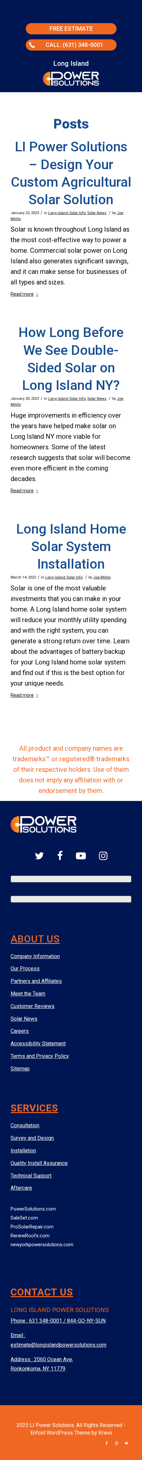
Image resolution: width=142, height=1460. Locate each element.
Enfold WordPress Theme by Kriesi (71, 1433)
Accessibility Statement (38, 1043)
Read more (22, 294)
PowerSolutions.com (33, 1209)
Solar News (96, 212)
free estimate (71, 28)
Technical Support (31, 1176)
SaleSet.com (24, 1218)
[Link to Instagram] (117, 1443)
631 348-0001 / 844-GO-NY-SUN (67, 1321)
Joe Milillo (102, 577)
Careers (20, 1031)
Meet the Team (28, 994)
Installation (23, 1150)
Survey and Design (32, 1138)
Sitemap (20, 1069)
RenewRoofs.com (30, 1236)
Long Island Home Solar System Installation (71, 546)
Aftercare (21, 1188)
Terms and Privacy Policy (40, 1056)
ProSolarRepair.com (32, 1227)
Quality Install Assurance (39, 1163)
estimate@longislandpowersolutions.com (58, 1345)
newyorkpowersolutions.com (42, 1245)
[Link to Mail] (126, 1443)
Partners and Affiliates (36, 981)
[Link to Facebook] (107, 1443)
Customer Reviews (32, 1006)
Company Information (35, 956)
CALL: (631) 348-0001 (74, 44)
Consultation (25, 1125)
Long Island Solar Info (67, 212)
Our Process (25, 968)
